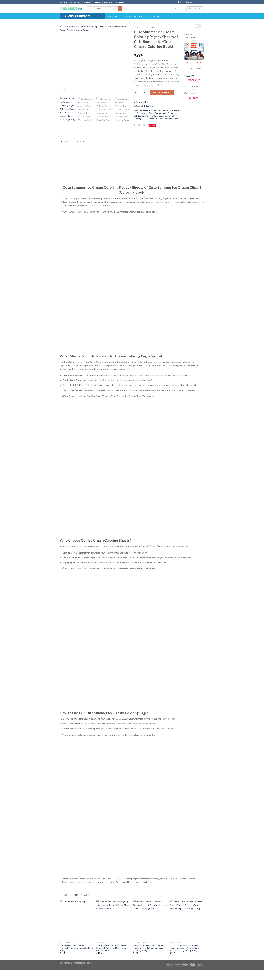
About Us (119, 16)
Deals (129, 16)
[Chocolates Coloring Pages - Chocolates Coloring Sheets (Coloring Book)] (77, 920)
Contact (189, 2)
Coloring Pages (150, 27)
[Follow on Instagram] (197, 2)
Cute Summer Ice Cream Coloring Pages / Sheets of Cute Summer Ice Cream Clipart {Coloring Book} (156, 116)
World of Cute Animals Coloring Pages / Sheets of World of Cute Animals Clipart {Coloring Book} (184, 948)
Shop (149, 16)
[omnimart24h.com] (71, 8)
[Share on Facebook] (136, 125)
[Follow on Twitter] (200, 2)
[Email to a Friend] (146, 125)
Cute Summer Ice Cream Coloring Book (153, 110)
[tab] (66, 141)
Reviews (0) (79, 141)
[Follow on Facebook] (195, 2)
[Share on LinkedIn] (158, 125)
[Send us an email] (203, 2)
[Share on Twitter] (141, 125)
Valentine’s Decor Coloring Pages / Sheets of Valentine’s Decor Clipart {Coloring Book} (111, 948)
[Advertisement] (132, 165)
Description (66, 141)
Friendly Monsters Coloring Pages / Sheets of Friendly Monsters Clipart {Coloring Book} (148, 948)
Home (180, 2)
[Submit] (120, 8)
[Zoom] (63, 91)
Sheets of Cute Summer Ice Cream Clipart (162, 119)
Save (153, 126)
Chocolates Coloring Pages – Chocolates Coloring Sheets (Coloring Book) (76, 948)
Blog (156, 16)
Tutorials (139, 16)
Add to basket (161, 92)
